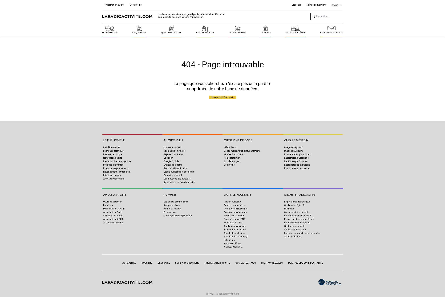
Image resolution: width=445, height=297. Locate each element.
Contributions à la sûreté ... (177, 178)
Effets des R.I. (231, 147)
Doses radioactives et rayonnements (242, 151)
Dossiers (146, 262)
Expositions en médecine (296, 168)
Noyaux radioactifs (112, 158)
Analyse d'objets (172, 205)
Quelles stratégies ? (294, 205)
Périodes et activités (113, 164)
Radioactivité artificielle (175, 168)
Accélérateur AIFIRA (113, 219)
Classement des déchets (296, 212)
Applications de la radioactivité (179, 182)
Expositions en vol (173, 175)
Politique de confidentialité (305, 262)
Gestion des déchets (294, 226)
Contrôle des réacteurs (235, 212)
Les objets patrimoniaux (176, 201)
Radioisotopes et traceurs (297, 164)
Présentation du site (114, 4)
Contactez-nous (245, 262)
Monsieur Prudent (172, 147)
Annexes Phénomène (113, 178)
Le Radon (168, 158)
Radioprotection (232, 158)
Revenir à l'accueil (222, 97)
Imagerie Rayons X (293, 147)
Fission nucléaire (232, 201)
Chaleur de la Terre (173, 164)
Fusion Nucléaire (232, 243)
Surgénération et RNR (234, 219)
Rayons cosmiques (173, 154)
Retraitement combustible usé (299, 219)
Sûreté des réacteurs (234, 215)
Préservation (170, 212)
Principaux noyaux (112, 175)
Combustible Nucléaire (235, 208)
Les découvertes (111, 147)
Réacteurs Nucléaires (234, 205)
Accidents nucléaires (234, 233)
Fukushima (229, 240)
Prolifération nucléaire (235, 229)
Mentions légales (272, 262)
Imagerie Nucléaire (293, 151)
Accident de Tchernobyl (236, 236)
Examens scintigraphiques (297, 154)
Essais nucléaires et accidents (179, 171)
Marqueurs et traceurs (114, 208)
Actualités (129, 262)
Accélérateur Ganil (112, 212)
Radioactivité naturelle (175, 151)
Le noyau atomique (112, 154)
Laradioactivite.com (227, 294)
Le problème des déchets (297, 201)
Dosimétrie (229, 164)
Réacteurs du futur (233, 222)
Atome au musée (172, 208)
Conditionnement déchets (297, 222)
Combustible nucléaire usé (297, 215)
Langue (334, 5)
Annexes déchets (293, 236)
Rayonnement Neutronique (116, 171)
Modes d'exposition (234, 154)
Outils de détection (112, 201)
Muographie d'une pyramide (178, 215)
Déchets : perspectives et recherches (302, 233)
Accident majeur (232, 161)
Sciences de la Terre (113, 215)
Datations (108, 205)
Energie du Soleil (172, 161)
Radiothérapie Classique (296, 158)
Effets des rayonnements (115, 168)
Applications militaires (235, 226)
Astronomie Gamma (113, 222)
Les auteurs (136, 4)
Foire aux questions (316, 4)
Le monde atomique (113, 151)
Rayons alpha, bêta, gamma (117, 161)
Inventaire (289, 208)
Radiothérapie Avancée (296, 161)
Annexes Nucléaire (233, 247)
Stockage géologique (295, 229)
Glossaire (296, 4)
